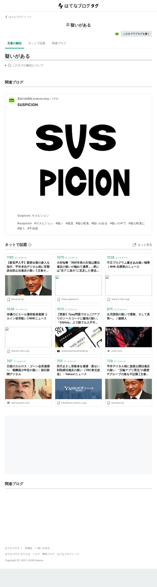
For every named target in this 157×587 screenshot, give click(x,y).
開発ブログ (48, 553)
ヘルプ (36, 553)
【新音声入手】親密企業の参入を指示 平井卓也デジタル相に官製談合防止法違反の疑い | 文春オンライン (28, 267)
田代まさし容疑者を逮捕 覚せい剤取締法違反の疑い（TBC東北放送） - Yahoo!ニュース (78, 370)
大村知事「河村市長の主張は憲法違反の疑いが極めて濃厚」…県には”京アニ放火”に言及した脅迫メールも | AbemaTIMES (78, 267)
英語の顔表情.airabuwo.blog (33, 98)
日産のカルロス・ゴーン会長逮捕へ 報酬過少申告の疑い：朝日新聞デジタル (28, 370)
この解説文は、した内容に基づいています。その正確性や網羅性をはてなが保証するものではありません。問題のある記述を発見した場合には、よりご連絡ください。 (24, 66)
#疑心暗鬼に (137, 223)
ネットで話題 (36, 43)
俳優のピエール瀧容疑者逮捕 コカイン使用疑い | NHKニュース (27, 316)
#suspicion (24, 223)
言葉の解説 (14, 43)
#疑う (21, 228)
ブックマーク (17, 257)
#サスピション (43, 223)
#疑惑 (69, 223)
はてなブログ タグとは (17, 553)
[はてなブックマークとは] (29, 244)
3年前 (55, 98)
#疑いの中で (118, 223)
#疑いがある (99, 223)
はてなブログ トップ (20, 16)
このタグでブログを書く (136, 33)
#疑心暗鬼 (82, 223)
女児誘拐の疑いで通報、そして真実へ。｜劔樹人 (128, 316)
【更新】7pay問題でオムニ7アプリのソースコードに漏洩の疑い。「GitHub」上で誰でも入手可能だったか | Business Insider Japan (78, 318)
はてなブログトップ (68, 553)
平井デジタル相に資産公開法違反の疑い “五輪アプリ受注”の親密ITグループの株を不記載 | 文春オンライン (128, 370)
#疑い (59, 223)
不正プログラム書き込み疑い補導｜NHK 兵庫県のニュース (128, 264)
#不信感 (32, 228)
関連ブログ (59, 43)
